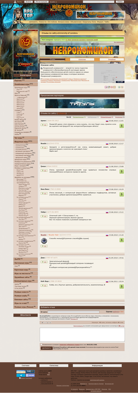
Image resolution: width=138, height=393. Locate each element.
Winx (20, 237)
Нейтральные (92, 117)
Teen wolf (21, 226)
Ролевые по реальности (23, 162)
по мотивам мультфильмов (25, 241)
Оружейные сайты (22, 277)
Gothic (17, 284)
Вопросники (63, 22)
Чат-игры (18, 138)
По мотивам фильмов (23, 217)
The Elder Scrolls (24, 246)
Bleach (21, 206)
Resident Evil (22, 252)
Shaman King (23, 215)
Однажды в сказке (24, 232)
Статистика (82, 59)
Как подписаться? (119, 42)
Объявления (75, 22)
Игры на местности (22, 273)
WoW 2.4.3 (20, 99)
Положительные (78, 117)
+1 (45, 125)
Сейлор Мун (22, 213)
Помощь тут (74, 319)
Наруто (21, 199)
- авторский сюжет (21, 157)
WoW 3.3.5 (20, 101)
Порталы (18, 81)
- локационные (20, 145)
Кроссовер (20, 179)
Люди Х (21, 256)
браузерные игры (21, 87)
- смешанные (19, 147)
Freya (18, 112)
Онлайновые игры (22, 84)
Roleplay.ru (83, 384)
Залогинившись (78, 326)
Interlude (19, 114)
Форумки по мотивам (22, 177)
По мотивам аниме (22, 197)
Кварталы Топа (89, 22)
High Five (19, 118)
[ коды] (121, 326)
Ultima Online (19, 126)
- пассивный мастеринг (23, 155)
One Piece (22, 210)
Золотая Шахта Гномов (96, 384)
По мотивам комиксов (23, 254)
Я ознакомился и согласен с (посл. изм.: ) (69, 344)
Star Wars (21, 219)
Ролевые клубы (21, 296)
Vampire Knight (23, 203)
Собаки (19, 172)
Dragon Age (22, 248)
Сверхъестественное (25, 230)
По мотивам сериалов (54, 82)
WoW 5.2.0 (20, 106)
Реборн (21, 204)
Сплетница (44, 80)
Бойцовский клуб (22, 91)
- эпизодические (20, 149)
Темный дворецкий (24, 208)
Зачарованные (23, 228)
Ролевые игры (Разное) (24, 307)
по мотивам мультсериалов (25, 235)
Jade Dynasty (19, 124)
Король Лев (22, 243)
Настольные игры (22, 263)
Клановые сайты (21, 299)
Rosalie (43, 235)
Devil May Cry (22, 250)
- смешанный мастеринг (23, 153)
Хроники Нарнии (24, 192)
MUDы (17, 134)
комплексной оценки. (97, 380)
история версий (96, 391)
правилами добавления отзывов (70, 344)
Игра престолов (23, 234)
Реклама (104, 389)
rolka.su (70, 79)
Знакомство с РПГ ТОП (93, 389)
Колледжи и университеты (62, 80)
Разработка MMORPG (22, 132)
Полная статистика (62, 385)
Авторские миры (20, 159)
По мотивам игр (21, 245)
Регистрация (41, 2)
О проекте (74, 389)
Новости (42, 22)
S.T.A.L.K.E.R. (19, 288)
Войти (28, 2)
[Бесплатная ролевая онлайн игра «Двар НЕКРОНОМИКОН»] (100, 18)
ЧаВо (106, 22)
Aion (16, 93)
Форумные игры (76, 80)
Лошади (19, 173)
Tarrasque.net (109, 384)
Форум (100, 22)
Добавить (33, 22)
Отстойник (52, 22)
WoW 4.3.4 (20, 103)
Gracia (18, 116)
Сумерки (50, 80)
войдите (116, 312)
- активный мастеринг (22, 151)
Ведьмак (21, 195)
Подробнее (112, 59)
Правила (82, 389)
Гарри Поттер (23, 184)
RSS (109, 389)
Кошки (19, 175)
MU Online (18, 122)
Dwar (18, 89)
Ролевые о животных (22, 168)
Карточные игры (21, 270)
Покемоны (22, 212)
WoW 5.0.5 (20, 104)
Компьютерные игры (23, 281)
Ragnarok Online (20, 128)
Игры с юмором (20, 166)
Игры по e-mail (21, 303)
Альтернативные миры (23, 164)
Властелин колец (24, 188)
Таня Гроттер (22, 190)
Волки (19, 170)
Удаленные (119, 117)
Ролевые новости (21, 292)
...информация (21, 97)
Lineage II (18, 110)
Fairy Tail (21, 201)
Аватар (21, 239)
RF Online (18, 130)
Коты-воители (23, 193)
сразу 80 (19, 108)
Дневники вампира (80, 79)
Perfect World (19, 120)
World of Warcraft (21, 95)
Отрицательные (106, 117)
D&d (16, 266)
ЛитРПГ (17, 259)
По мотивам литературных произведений (54, 79)
